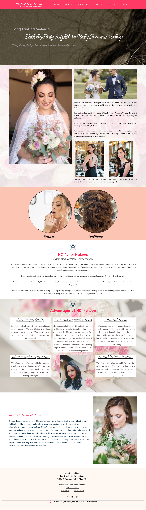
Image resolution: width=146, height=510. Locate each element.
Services (96, 5)
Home (57, 5)
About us (69, 5)
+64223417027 (72, 488)
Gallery (111, 5)
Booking (124, 5)
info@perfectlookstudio (70, 484)
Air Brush (83, 5)
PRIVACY (65, 491)
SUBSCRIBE (79, 491)
